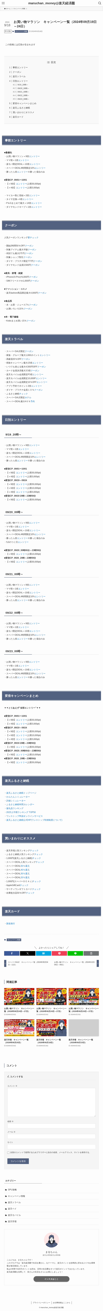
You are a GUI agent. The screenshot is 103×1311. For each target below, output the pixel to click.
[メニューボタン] (3, 3)
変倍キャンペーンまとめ (24, 103)
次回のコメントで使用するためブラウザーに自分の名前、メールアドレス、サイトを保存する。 (50, 1152)
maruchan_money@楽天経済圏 (51, 3)
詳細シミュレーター (16, 801)
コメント (12, 1086)
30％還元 (25, 873)
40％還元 (25, 870)
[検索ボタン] (100, 3)
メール (11, 1132)
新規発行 (10, 923)
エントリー (34, 156)
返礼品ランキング (14, 808)
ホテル (28, 397)
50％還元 (25, 866)
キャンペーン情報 (21, 31)
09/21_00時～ (23, 92)
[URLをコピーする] (91, 953)
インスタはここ (51, 1279)
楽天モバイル (14, 1215)
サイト (10, 1142)
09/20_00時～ (23, 88)
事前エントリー (20, 67)
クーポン (17, 72)
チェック (23, 394)
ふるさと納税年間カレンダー (20, 804)
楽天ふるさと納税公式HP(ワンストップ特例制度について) (34, 820)
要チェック (33, 237)
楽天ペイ (12, 1209)
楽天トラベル (19, 76)
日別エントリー (20, 81)
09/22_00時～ (23, 95)
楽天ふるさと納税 (21, 108)
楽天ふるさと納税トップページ (21, 793)
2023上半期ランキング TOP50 (21, 812)
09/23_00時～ (23, 99)
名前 (10, 1121)
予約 (32, 401)
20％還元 (25, 877)
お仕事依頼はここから (61, 1303)
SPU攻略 (12, 1190)
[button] (11, 953)
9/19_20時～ (23, 85)
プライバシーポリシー (41, 1303)
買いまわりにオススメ (23, 112)
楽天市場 (12, 1221)
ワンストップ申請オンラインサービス (24, 816)
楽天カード (18, 117)
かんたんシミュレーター (18, 797)
